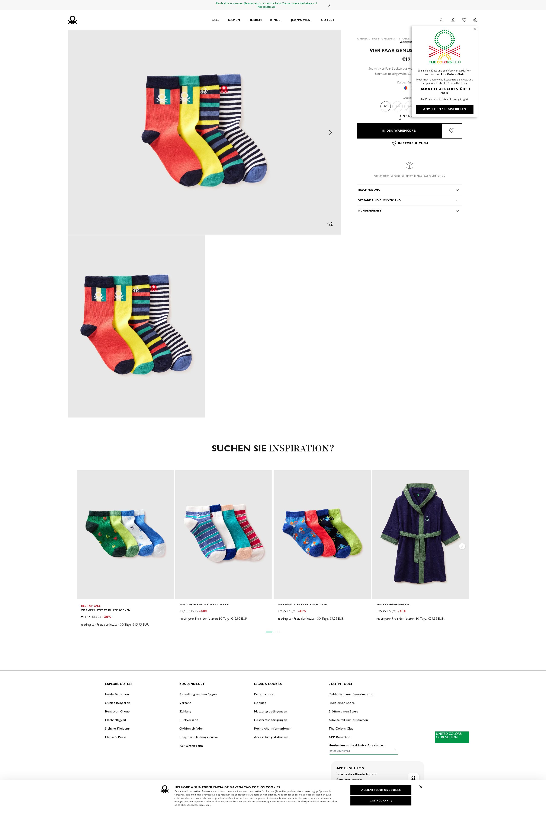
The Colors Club (341, 728)
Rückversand (188, 720)
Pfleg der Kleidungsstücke (198, 737)
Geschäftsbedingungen (270, 720)
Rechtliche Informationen (273, 728)
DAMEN (234, 20)
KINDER (276, 20)
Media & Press (115, 737)
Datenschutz (264, 694)
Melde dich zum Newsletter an (351, 694)
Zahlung (185, 711)
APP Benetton (339, 737)
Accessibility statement (271, 737)
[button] (204, 132)
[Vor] (329, 5)
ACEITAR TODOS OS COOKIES (381, 789)
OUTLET (328, 20)
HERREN (255, 20)
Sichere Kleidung (117, 728)
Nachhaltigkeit (115, 720)
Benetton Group (117, 711)
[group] (125, 548)
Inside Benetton (117, 694)
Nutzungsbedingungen (270, 711)
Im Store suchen (413, 143)
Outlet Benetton (117, 703)
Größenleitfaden (191, 728)
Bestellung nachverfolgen (198, 694)
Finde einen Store (341, 703)
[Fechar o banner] (420, 786)
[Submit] (394, 749)
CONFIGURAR (379, 800)
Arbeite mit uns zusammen (348, 720)
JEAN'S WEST (301, 20)
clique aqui (204, 804)
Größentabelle (411, 116)
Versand (185, 703)
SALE (215, 20)
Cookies (260, 703)
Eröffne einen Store (343, 711)
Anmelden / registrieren (444, 109)
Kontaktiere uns (191, 745)
